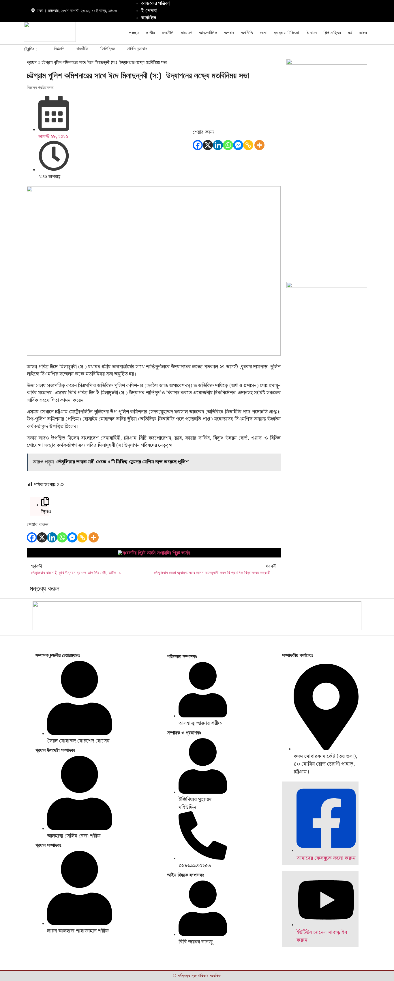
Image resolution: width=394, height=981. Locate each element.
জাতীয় (150, 32)
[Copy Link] (248, 145)
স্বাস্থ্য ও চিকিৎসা (286, 32)
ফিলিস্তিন (107, 48)
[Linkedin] (218, 145)
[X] (208, 145)
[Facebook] (198, 145)
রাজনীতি (168, 32)
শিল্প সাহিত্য (332, 32)
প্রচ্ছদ (134, 32)
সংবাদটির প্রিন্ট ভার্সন (173, 553)
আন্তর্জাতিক (208, 32)
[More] (259, 145)
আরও (363, 32)
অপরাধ (229, 32)
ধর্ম (350, 32)
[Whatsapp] (228, 145)
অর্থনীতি (247, 32)
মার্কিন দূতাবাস (137, 48)
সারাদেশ (186, 32)
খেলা (263, 32)
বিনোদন (311, 32)
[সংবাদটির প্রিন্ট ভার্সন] (136, 553)
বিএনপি (59, 48)
